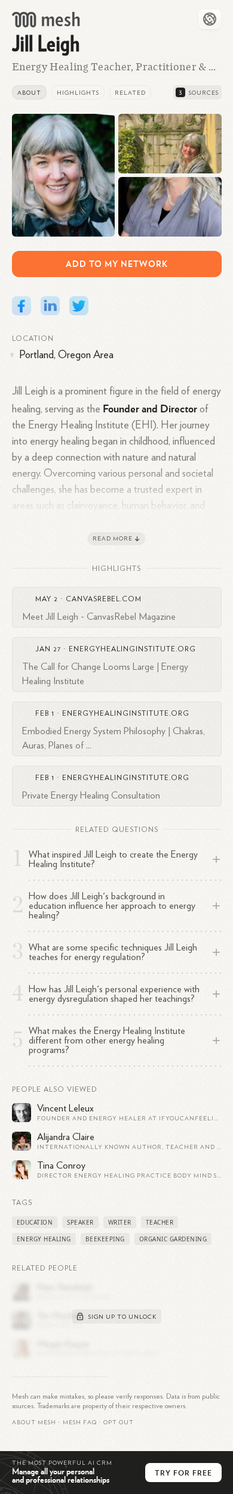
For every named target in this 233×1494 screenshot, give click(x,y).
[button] (80, 1422)
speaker (80, 1222)
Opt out (118, 1422)
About (29, 93)
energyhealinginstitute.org (132, 649)
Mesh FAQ (80, 1422)
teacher (160, 1222)
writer (119, 1222)
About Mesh (34, 1422)
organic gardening (173, 1239)
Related (130, 93)
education (35, 1222)
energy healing (44, 1239)
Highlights (78, 93)
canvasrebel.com (104, 598)
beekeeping (105, 1239)
